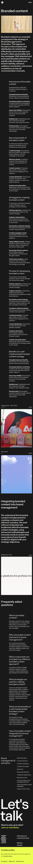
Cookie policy (8, 856)
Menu (30, 2)
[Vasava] (2, 2)
